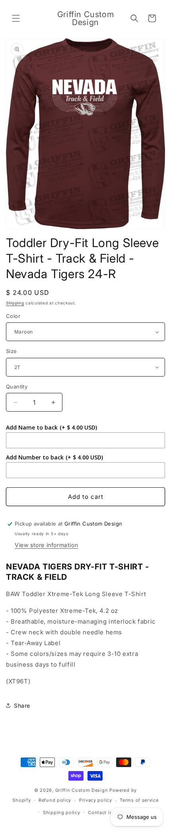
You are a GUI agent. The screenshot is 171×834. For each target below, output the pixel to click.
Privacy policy (95, 800)
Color (13, 316)
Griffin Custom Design (81, 790)
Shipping (15, 302)
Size (11, 351)
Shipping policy (61, 812)
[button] (16, 18)
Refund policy (55, 800)
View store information (46, 545)
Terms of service (139, 800)
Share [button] (22, 705)
